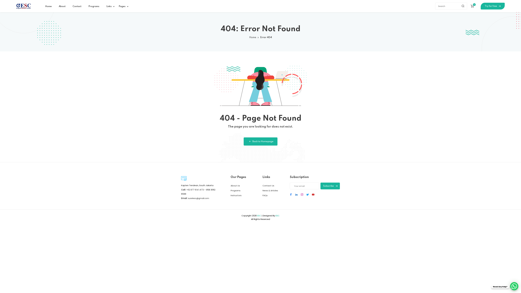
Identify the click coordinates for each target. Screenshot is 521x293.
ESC (259, 215)
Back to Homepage (262, 141)
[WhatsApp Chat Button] (514, 286)
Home (48, 6)
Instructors (236, 195)
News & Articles (270, 190)
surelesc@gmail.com (198, 198)
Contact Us (268, 185)
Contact (77, 6)
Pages (122, 6)
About (62, 6)
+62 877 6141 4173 (195, 189)
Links (109, 6)
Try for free (491, 6)
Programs (93, 6)
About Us (235, 185)
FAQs (265, 195)
